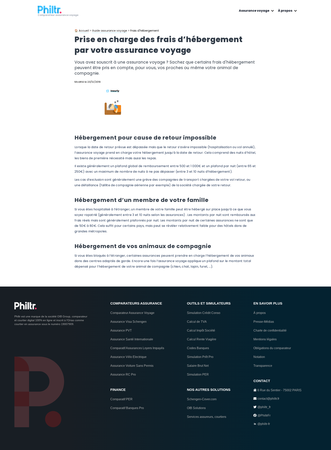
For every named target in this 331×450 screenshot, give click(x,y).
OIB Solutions (196, 408)
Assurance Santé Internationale (131, 339)
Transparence (262, 365)
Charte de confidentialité (270, 330)
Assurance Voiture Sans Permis (131, 365)
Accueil (84, 31)
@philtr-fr (263, 423)
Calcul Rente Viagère (201, 339)
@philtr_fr (264, 407)
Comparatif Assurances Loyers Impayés (137, 348)
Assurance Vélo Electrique (128, 357)
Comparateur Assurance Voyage (132, 312)
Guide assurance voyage (109, 31)
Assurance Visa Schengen (128, 321)
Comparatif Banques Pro (127, 408)
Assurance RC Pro (123, 374)
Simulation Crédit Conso (203, 312)
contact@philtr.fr (268, 398)
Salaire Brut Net (198, 365)
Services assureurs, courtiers (206, 416)
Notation (259, 357)
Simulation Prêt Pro (200, 357)
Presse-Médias (263, 321)
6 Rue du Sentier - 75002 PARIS (279, 390)
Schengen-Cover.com (201, 399)
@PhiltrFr (263, 415)
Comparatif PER (121, 399)
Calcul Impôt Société (201, 330)
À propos (285, 10)
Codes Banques (198, 348)
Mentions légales (265, 339)
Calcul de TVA (197, 321)
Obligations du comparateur (272, 348)
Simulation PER (198, 374)
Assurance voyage (254, 10)
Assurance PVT (121, 330)
